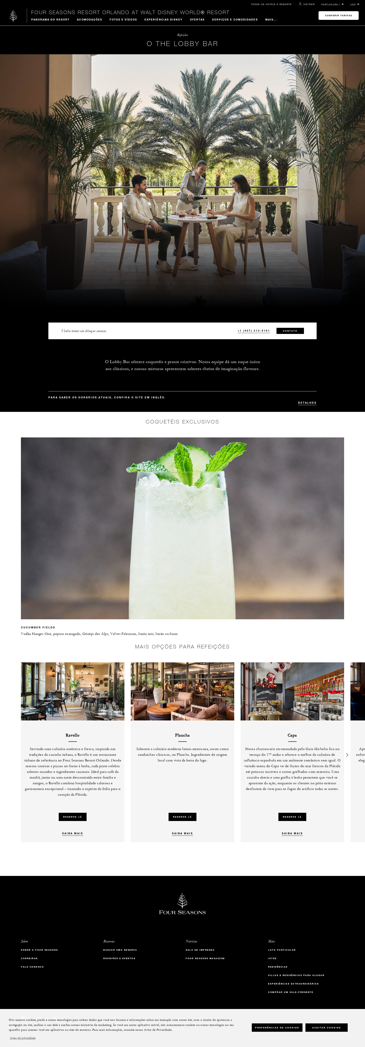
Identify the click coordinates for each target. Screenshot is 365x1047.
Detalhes (307, 402)
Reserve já (72, 817)
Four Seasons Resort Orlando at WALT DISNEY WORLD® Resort (130, 12)
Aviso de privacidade (22, 1038)
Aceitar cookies (326, 1027)
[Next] (347, 752)
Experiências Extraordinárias (293, 983)
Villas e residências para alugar (296, 975)
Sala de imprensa (200, 950)
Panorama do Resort (50, 19)
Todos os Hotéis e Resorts (271, 4)
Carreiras (29, 958)
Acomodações (89, 19)
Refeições (182, 35)
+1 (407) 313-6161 (254, 330)
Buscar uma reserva (120, 950)
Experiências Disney (163, 19)
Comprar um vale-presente (290, 992)
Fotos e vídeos (123, 19)
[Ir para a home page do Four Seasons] (13, 15)
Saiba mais (72, 833)
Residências (278, 966)
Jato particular (282, 950)
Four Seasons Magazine (205, 958)
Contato (290, 330)
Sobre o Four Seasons (39, 950)
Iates (272, 958)
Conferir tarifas (338, 15)
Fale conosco (32, 966)
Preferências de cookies (277, 1027)
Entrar (309, 4)
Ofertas (197, 19)
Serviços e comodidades (235, 19)
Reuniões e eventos (119, 958)
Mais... (271, 19)
